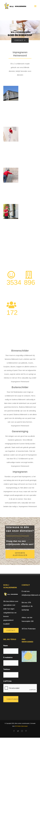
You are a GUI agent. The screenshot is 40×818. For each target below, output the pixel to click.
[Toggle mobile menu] (35, 6)
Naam (6, 645)
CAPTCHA (7, 681)
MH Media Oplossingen (21, 726)
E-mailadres (8, 657)
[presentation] (20, 688)
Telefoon (7, 669)
